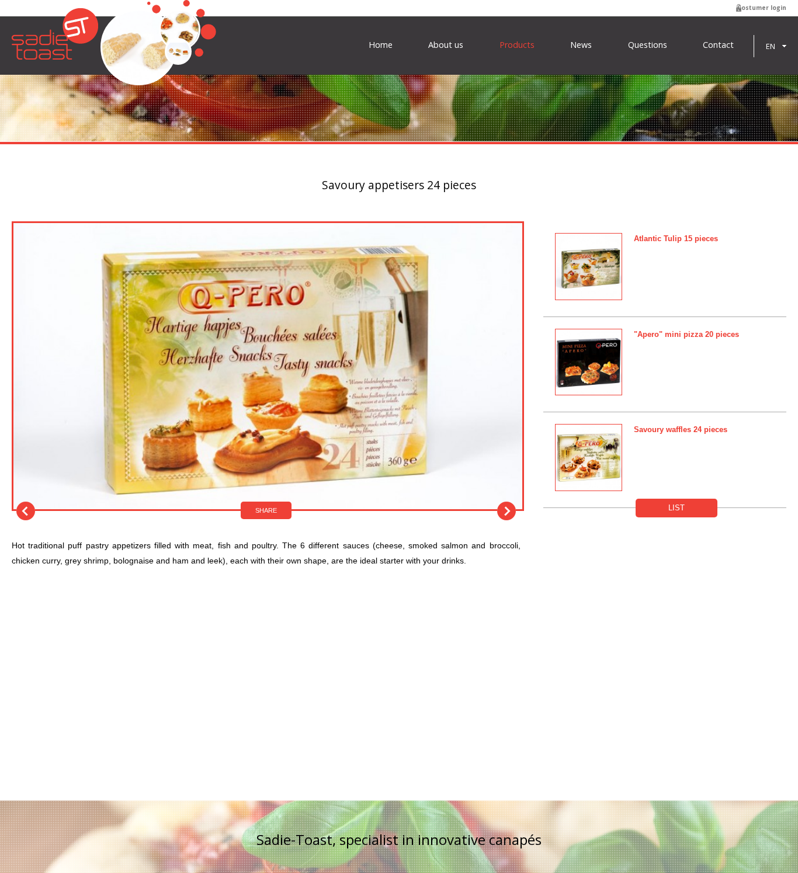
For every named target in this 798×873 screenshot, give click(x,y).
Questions (647, 45)
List (676, 507)
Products (517, 45)
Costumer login (761, 8)
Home (381, 45)
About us (445, 45)
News (581, 45)
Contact (718, 45)
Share (266, 510)
